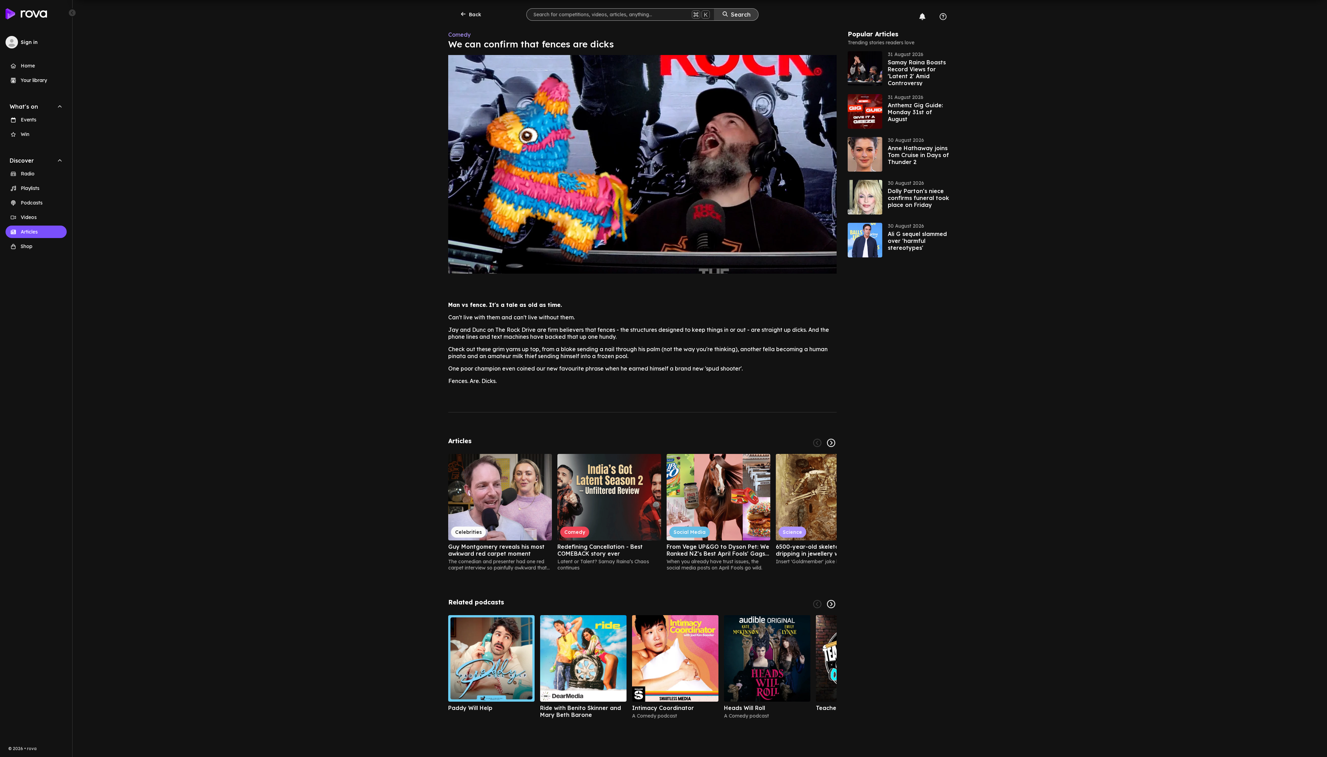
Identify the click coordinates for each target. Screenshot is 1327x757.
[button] (899, 68)
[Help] (943, 16)
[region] (642, 512)
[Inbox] (922, 16)
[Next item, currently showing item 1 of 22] (831, 442)
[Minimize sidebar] (72, 12)
